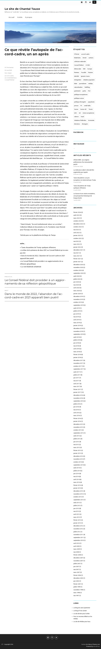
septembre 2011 (78, 537)
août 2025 (76, 215)
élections (77, 124)
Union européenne (88, 113)
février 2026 (77, 212)
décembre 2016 (78, 395)
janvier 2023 (77, 235)
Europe (90, 69)
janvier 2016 (77, 421)
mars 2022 (76, 244)
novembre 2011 (78, 534)
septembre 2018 (78, 334)
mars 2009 (76, 549)
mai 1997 (76, 595)
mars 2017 (76, 386)
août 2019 (76, 308)
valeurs (76, 116)
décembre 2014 (78, 456)
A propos (28, 17)
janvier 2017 (77, 392)
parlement (77, 91)
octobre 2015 (77, 430)
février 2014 (77, 485)
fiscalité (83, 72)
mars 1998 (76, 592)
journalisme (82, 83)
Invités (19, 17)
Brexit (84, 58)
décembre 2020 (78, 264)
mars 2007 (76, 572)
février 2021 (77, 258)
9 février (76, 54)
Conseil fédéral (9, 80)
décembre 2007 (78, 558)
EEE (84, 69)
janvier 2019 (77, 325)
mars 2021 (76, 256)
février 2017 (77, 389)
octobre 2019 (77, 302)
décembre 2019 (78, 296)
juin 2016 (76, 407)
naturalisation (78, 87)
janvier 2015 (77, 453)
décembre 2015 (78, 424)
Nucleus (83, 644)
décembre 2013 (78, 491)
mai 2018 (76, 346)
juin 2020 (76, 282)
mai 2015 (76, 444)
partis (84, 91)
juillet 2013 (76, 505)
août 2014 (76, 468)
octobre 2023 (77, 227)
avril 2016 (76, 412)
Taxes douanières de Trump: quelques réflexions (38, 247)
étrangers (85, 124)
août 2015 (76, 436)
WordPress (96, 646)
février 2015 (77, 450)
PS (81, 105)
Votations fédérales (80, 120)
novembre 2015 (78, 427)
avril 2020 (76, 288)
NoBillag (87, 87)
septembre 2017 (78, 369)
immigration (77, 80)
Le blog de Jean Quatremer (81, 607)
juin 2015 (76, 441)
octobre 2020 (77, 270)
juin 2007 (76, 566)
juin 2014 (76, 473)
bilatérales (77, 58)
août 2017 (76, 372)
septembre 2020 (78, 273)
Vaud (82, 116)
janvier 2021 (77, 261)
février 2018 (77, 354)
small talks (87, 105)
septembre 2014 (78, 465)
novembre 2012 (78, 529)
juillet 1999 (76, 587)
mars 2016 (76, 415)
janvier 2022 (77, 247)
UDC (75, 113)
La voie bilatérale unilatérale (31, 267)
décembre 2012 (78, 526)
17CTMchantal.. (9, 67)
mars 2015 (76, 447)
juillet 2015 (76, 439)
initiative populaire (89, 80)
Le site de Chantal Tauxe (22, 8)
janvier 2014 (77, 488)
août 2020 (76, 276)
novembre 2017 (78, 363)
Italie (75, 83)
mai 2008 (76, 552)
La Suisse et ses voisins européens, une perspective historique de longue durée (84, 196)
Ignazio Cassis (85, 76)
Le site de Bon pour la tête (81, 613)
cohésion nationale (80, 61)
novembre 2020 (78, 267)
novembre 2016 (78, 398)
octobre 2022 (77, 238)
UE (80, 113)
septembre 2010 (78, 540)
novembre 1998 (78, 590)
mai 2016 (76, 410)
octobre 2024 (77, 221)
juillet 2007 (76, 563)
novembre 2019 (78, 299)
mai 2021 (76, 253)
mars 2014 (76, 482)
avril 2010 (76, 543)
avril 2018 (76, 349)
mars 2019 (76, 322)
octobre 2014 (77, 462)
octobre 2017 (77, 366)
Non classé (8, 73)
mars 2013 (76, 517)
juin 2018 (76, 343)
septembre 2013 (78, 500)
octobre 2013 (77, 497)
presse (76, 105)
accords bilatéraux (10, 78)
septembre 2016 (78, 401)
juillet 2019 (76, 311)
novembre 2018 (78, 331)
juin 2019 (76, 314)
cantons (90, 58)
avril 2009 (76, 546)
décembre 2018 (78, 328)
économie (91, 120)
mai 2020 (76, 285)
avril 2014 (76, 479)
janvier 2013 (77, 523)
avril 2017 (76, 383)
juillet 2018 (76, 340)
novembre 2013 (78, 494)
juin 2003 (76, 581)
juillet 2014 (76, 471)
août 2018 (76, 337)
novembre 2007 (78, 561)
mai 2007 (76, 569)
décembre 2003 (78, 578)
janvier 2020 (77, 293)
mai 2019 (76, 317)
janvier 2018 (77, 357)
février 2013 (77, 520)
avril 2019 (76, 319)
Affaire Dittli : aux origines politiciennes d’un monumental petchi (82, 162)
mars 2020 (76, 290)
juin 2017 (76, 378)
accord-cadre (9, 75)
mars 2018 (76, 351)
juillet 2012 (76, 531)
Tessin (91, 109)
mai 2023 (76, 229)
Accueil (11, 17)
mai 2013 (76, 511)
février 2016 (77, 418)
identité (76, 76)
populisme (91, 102)
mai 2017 (76, 380)
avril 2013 (76, 514)
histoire (90, 72)
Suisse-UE (83, 109)
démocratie (77, 69)
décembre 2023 (78, 224)
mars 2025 (76, 218)
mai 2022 (76, 241)
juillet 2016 (76, 404)
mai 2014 (76, 476)
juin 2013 (76, 508)
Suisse (76, 109)
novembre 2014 (78, 459)
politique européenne (80, 94)
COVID (88, 65)
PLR (89, 91)
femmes (76, 72)
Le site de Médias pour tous (81, 621)
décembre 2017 (78, 360)
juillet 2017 (76, 375)
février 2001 (77, 584)
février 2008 (77, 555)
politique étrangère (80, 102)
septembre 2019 (78, 305)
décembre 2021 (78, 250)
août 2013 (76, 502)
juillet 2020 (76, 279)
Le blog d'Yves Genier (80, 610)
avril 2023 (76, 232)
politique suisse (79, 98)
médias (90, 83)
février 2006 (77, 575)
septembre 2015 (78, 433)
